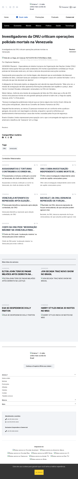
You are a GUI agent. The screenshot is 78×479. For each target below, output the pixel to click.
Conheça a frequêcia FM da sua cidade (38, 366)
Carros (6, 26)
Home (6, 17)
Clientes (4, 390)
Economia (17, 26)
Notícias (4, 381)
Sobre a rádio (6, 378)
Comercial (70, 17)
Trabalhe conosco (7, 396)
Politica (48, 26)
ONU (4, 148)
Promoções (39, 17)
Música (38, 26)
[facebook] (3, 137)
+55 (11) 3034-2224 (12, 419)
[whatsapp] (8, 137)
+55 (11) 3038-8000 (12, 431)
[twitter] (5, 137)
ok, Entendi (39, 472)
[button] (3, 7)
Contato (4, 393)
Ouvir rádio (23, 17)
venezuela (13, 148)
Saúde (58, 26)
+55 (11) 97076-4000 (13, 422)
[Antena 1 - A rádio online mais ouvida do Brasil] (39, 7)
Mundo (28, 26)
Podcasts (54, 17)
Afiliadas (4, 387)
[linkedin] (11, 137)
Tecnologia (69, 26)
